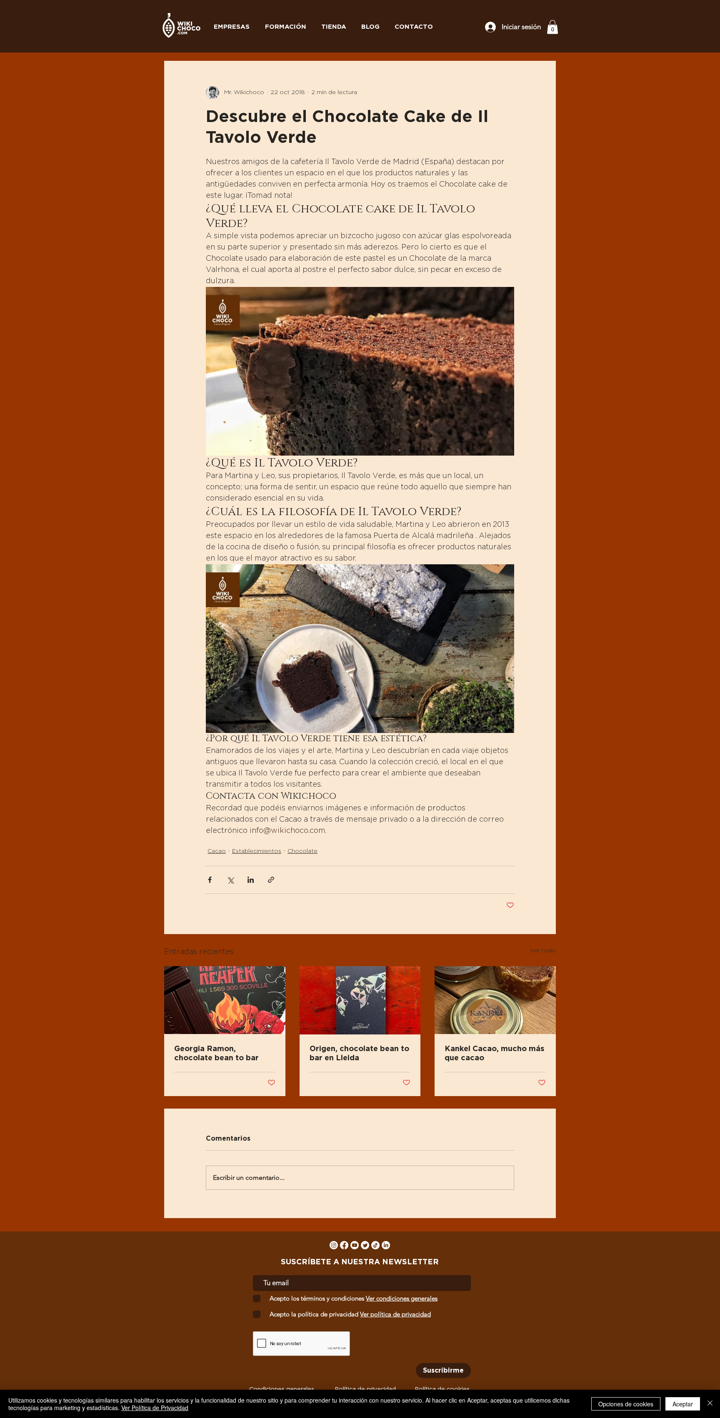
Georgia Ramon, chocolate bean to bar (216, 1053)
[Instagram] (334, 1245)
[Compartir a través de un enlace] (271, 880)
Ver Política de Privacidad (154, 1407)
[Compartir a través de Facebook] (210, 880)
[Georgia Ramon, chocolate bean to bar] (224, 1000)
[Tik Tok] (375, 1245)
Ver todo (543, 951)
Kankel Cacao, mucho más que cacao (494, 1053)
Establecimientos (256, 851)
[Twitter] (365, 1245)
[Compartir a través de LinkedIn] (251, 880)
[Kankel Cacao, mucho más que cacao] (495, 1000)
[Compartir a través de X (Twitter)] (230, 880)
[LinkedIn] (386, 1245)
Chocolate (303, 851)
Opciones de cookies (625, 1404)
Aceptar (682, 1404)
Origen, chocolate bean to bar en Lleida (359, 1053)
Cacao (217, 851)
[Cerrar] (710, 1403)
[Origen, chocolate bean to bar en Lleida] (360, 1000)
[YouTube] (354, 1245)
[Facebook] (344, 1245)
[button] (552, 27)
